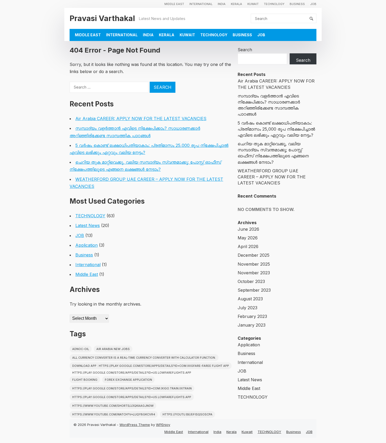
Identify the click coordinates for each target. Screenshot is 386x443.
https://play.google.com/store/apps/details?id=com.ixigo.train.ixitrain (132, 388)
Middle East (174, 4)
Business (297, 4)
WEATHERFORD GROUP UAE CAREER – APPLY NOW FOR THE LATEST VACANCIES (272, 177)
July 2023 (247, 307)
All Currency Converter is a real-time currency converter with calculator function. (144, 357)
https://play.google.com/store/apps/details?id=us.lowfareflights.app (131, 397)
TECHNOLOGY (274, 4)
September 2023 (254, 290)
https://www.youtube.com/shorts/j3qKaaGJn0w (113, 406)
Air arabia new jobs (113, 349)
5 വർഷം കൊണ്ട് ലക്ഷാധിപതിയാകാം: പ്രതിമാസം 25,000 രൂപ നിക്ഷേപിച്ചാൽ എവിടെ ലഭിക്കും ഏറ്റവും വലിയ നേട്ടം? (276, 129)
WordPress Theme (134, 425)
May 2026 (248, 237)
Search (245, 49)
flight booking (84, 380)
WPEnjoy (163, 425)
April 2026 (248, 246)
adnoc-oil (80, 349)
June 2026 (248, 229)
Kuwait (253, 4)
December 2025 (253, 255)
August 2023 (250, 298)
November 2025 (254, 264)
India (222, 4)
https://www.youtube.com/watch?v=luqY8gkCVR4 (113, 414)
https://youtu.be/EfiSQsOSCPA (187, 414)
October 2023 (251, 281)
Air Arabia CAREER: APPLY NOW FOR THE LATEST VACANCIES (140, 118)
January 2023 (251, 325)
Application (86, 245)
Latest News (87, 225)
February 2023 (252, 316)
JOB (313, 4)
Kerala (236, 4)
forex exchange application (128, 380)
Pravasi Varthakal (102, 18)
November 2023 (254, 272)
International (200, 4)
